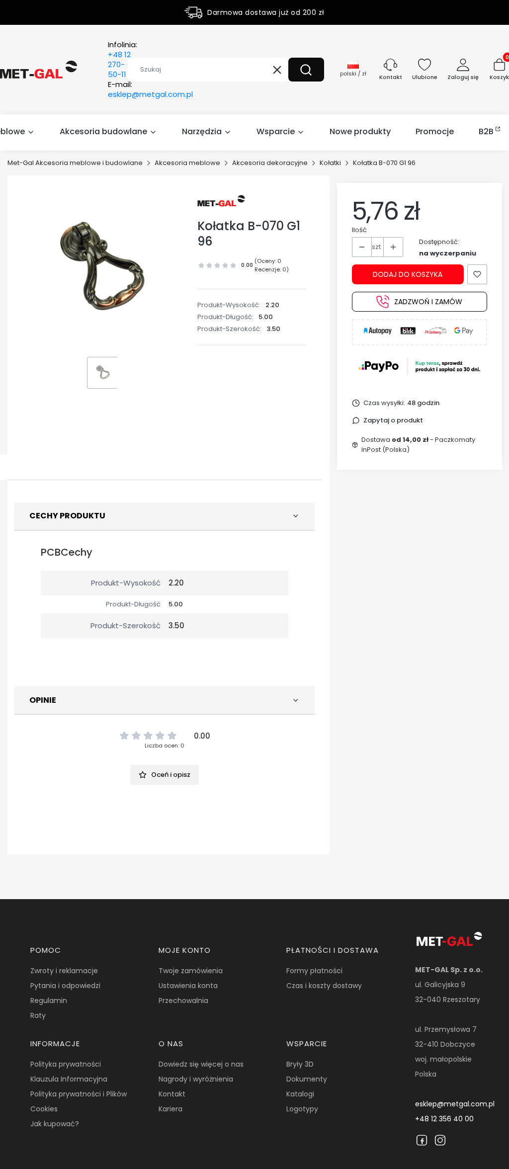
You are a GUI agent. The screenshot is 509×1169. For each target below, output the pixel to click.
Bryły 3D (300, 1064)
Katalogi (300, 1094)
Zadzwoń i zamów (428, 302)
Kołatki (330, 162)
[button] (306, 70)
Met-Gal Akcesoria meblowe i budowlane (75, 162)
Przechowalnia (183, 1000)
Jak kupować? (54, 1124)
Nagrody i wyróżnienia (196, 1079)
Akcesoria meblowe (187, 162)
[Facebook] (421, 1140)
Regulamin (48, 1000)
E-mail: (150, 89)
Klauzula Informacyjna (68, 1079)
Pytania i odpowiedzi (65, 986)
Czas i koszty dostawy (324, 986)
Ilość (359, 230)
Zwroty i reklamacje (64, 971)
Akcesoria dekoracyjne (270, 162)
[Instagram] (440, 1140)
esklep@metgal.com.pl (455, 1104)
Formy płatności (314, 971)
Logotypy (302, 1109)
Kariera (170, 1109)
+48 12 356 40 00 (444, 1119)
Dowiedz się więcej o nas (201, 1064)
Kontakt (172, 1094)
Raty (38, 1015)
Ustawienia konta (188, 986)
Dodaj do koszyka (407, 274)
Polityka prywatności (65, 1064)
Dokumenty (306, 1079)
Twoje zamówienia (191, 971)
